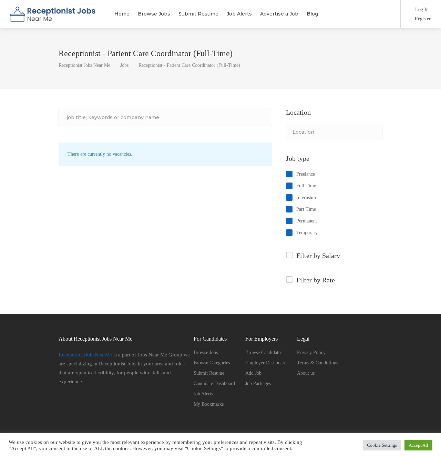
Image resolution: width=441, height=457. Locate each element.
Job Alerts (239, 14)
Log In (421, 9)
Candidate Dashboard (214, 383)
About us (306, 373)
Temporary (307, 232)
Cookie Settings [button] (382, 445)
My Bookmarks (209, 404)
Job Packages (258, 383)
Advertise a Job (279, 14)
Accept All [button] (418, 445)
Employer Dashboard (266, 362)
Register (422, 18)
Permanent (306, 221)
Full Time (306, 185)
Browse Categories (212, 362)
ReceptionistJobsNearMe (86, 354)
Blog (312, 14)
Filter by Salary (318, 255)
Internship (306, 197)
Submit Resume (198, 14)
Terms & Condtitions (317, 362)
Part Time (306, 209)
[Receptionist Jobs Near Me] (52, 19)
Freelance (305, 174)
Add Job (253, 373)
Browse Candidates (263, 352)
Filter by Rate (315, 280)
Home (122, 14)
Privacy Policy (311, 352)
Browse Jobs (154, 14)
